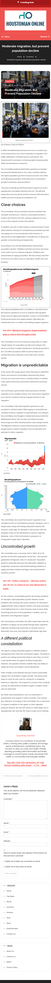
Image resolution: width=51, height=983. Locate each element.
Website (7, 841)
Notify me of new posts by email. (19, 866)
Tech (8, 918)
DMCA (9, 962)
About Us (10, 951)
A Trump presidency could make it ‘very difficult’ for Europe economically (39, 776)
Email (6, 832)
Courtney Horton (26, 85)
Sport (9, 923)
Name (7, 823)
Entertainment (12, 928)
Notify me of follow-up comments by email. (23, 861)
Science (10, 912)
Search (43, 36)
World (9, 901)
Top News (10, 896)
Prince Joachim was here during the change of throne (14, 776)
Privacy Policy (12, 967)
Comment (8, 799)
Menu (7, 36)
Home (9, 891)
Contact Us (11, 934)
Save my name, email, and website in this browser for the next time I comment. (25, 854)
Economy (9, 81)
